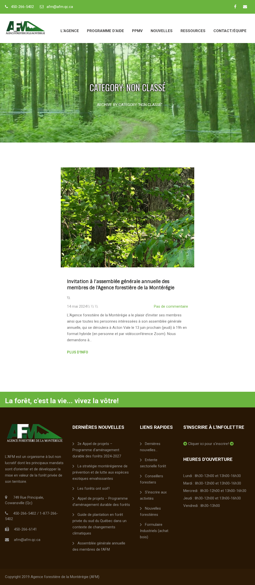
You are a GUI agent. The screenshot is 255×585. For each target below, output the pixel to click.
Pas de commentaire (171, 306)
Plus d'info (77, 352)
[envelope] (245, 6)
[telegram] (185, 443)
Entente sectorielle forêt (153, 463)
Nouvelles (162, 31)
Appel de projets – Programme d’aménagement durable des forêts (101, 501)
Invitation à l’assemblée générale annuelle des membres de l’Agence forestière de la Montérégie (120, 285)
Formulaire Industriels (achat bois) (154, 530)
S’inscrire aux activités (153, 495)
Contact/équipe (230, 31)
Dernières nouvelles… (150, 446)
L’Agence (70, 31)
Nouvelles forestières (150, 511)
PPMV (137, 31)
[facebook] (235, 6)
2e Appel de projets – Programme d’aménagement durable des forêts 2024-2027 (96, 449)
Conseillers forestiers (151, 479)
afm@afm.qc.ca (60, 6)
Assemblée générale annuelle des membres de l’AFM (98, 546)
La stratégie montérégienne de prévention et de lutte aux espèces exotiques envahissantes (100, 472)
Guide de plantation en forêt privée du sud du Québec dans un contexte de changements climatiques (99, 524)
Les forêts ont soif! (93, 488)
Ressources (193, 31)
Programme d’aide (105, 31)
